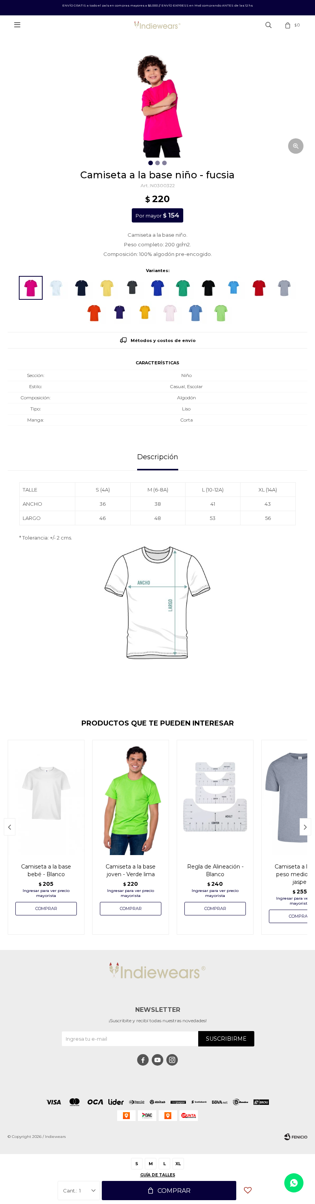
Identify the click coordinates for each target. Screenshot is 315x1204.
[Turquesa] (233, 287)
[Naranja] (94, 312)
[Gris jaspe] (284, 287)
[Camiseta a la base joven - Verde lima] (130, 797)
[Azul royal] (157, 287)
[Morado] (119, 312)
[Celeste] (195, 312)
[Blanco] (56, 287)
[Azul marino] (81, 287)
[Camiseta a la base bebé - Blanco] (46, 797)
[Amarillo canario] (106, 287)
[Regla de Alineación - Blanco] (215, 797)
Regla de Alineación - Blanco (215, 870)
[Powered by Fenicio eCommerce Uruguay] (295, 1137)
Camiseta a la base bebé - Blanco (46, 870)
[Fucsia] (30, 287)
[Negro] (208, 287)
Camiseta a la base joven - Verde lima (131, 870)
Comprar (174, 1190)
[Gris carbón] (132, 287)
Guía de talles (157, 1174)
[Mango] (144, 312)
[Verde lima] (220, 312)
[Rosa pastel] (170, 312)
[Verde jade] (182, 287)
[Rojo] (258, 287)
